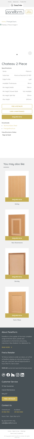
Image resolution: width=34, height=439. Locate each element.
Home (9, 2)
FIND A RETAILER (17, 106)
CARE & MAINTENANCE (17, 111)
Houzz (13, 375)
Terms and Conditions (16, 433)
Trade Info (23, 2)
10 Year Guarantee (8, 386)
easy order (17, 5)
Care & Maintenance (8, 390)
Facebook (8, 375)
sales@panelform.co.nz (9, 423)
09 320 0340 (18, 412)
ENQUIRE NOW (17, 117)
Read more (6, 347)
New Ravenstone (17, 243)
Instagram (17, 375)
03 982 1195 (6, 412)
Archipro (3, 375)
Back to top (16, 431)
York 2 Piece (17, 320)
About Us (15, 2)
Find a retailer (29, 12)
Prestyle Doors (11, 21)
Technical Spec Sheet (10, 125)
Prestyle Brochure (9, 128)
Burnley (17, 281)
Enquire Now (17, 199)
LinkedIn (22, 375)
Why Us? (4, 394)
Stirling (17, 204)
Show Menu (3, 12)
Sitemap (23, 431)
